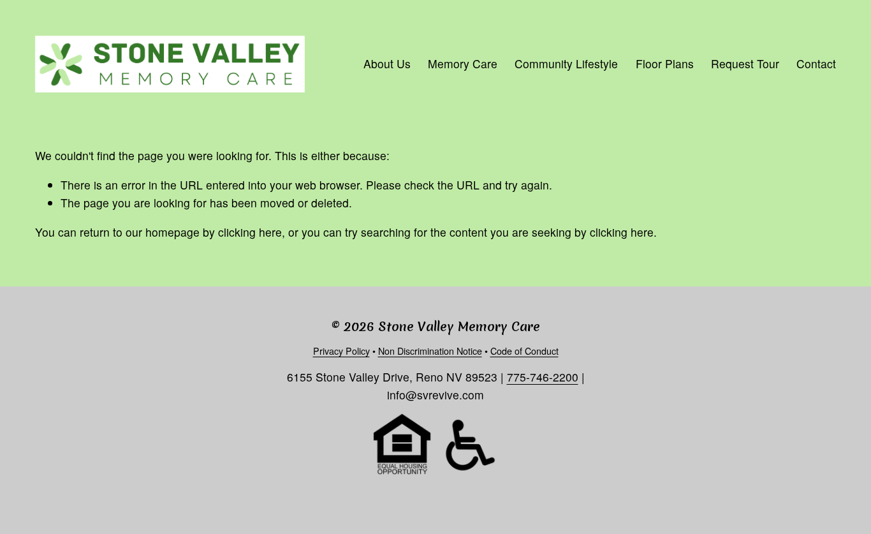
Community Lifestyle (566, 63)
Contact (816, 63)
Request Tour (745, 63)
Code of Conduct (524, 351)
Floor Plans (665, 63)
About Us (387, 63)
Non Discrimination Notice (430, 351)
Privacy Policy (341, 351)
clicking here (250, 232)
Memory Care (462, 63)
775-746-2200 (542, 377)
